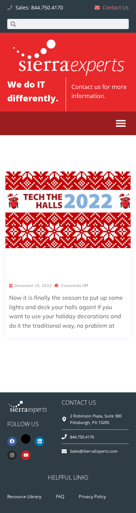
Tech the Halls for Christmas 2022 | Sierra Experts (68, 265)
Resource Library (24, 496)
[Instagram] (12, 455)
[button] (120, 123)
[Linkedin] (39, 441)
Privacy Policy (92, 496)
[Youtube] (25, 455)
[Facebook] (12, 441)
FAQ (60, 496)
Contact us (86, 87)
